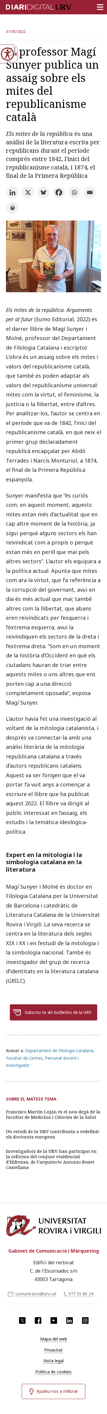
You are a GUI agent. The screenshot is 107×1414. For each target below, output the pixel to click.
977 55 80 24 (80, 1294)
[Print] (12, 208)
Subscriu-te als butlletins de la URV (58, 1012)
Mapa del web (53, 1339)
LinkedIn (69, 1320)
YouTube (54, 1320)
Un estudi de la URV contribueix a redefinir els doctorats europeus (52, 1134)
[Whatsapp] (74, 192)
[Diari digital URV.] (31, 6)
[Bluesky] (43, 192)
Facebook (38, 1320)
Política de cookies (53, 1372)
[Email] (90, 192)
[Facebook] (59, 192)
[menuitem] (53, 1339)
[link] (53, 290)
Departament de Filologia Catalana (59, 1050)
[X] (28, 192)
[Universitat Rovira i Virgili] (53, 1228)
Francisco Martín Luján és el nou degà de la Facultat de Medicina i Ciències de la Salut (53, 1114)
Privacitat (53, 1350)
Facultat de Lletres (24, 1058)
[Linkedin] (12, 192)
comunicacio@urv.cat (35, 1294)
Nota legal (53, 1361)
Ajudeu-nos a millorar (57, 1391)
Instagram (85, 1320)
